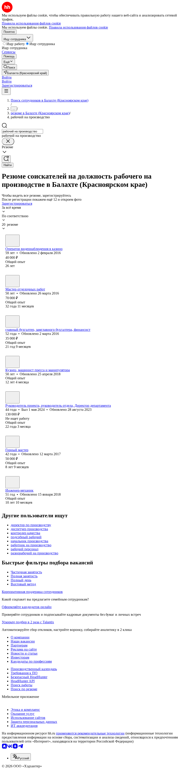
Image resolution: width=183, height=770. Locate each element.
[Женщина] (12, 321)
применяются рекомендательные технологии (90, 733)
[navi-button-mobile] (6, 91)
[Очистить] (8, 141)
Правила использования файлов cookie (78, 27)
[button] (7, 77)
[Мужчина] (12, 241)
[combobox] (22, 131)
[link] (9, 67)
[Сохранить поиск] (6, 159)
